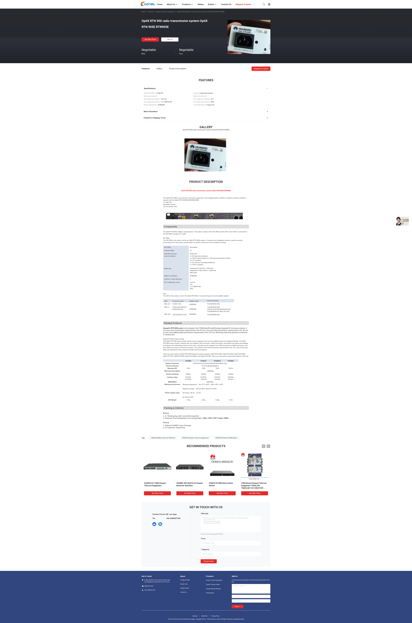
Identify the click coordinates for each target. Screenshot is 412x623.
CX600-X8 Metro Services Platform (163, 438)
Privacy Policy (216, 616)
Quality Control (184, 588)
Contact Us (183, 592)
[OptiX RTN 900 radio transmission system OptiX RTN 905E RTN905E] (248, 37)
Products (151, 12)
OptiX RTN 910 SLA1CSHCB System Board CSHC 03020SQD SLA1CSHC (221, 485)
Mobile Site (204, 616)
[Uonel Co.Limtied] (148, 4)
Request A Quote (261, 68)
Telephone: (205, 549)
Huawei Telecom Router (213, 584)
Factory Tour (184, 584)
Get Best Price (150, 39)
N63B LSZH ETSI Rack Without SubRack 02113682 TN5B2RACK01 (156, 485)
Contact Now (209, 561)
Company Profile (185, 580)
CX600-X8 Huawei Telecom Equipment (195, 438)
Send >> (237, 606)
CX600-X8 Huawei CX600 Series (226, 438)
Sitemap (194, 616)
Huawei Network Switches (213, 589)
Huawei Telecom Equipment (165, 12)
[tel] (166, 524)
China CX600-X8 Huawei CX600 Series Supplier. (182, 619)
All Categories (210, 593)
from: (203, 538)
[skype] (160, 524)
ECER (242, 619)
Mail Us (170, 39)
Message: (204, 513)
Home (144, 12)
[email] (154, 524)
